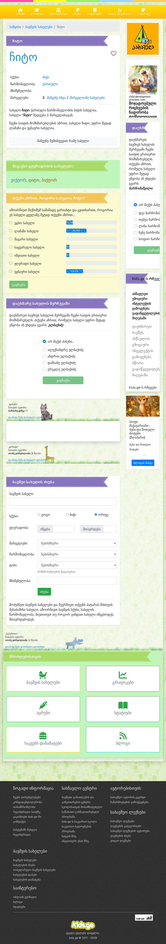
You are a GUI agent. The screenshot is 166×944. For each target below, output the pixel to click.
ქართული (50, 84)
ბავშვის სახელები (38, 27)
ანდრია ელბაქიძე (61, 356)
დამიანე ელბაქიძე (62, 363)
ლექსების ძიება (120, 835)
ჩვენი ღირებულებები (27, 797)
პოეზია (77, 14)
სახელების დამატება (27, 879)
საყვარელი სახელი (28, 247)
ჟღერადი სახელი (27, 263)
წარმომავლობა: (21, 554)
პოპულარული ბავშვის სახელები (34, 869)
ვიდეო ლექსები (120, 840)
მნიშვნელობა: (20, 581)
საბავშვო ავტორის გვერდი (128, 797)
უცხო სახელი (24, 223)
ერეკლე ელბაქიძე (62, 369)
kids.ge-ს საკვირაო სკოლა (79, 821)
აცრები (43, 712)
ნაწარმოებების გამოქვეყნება (129, 802)
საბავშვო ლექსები (122, 821)
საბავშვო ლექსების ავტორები (130, 830)
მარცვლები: (18, 543)
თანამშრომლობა (24, 807)
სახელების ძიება (24, 865)
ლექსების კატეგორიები (125, 826)
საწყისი (20, 14)
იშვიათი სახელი (26, 255)
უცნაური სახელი (26, 272)
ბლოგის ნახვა (142, 462)
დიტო (33, 180)
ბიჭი (46, 77)
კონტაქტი (19, 821)
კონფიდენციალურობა (27, 802)
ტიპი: (13, 565)
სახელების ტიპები (25, 874)
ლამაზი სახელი (25, 231)
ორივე (102, 515)
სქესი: (13, 516)
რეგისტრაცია (22, 834)
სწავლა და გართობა (119, 14)
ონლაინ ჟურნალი (24, 897)
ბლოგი (123, 743)
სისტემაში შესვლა (25, 829)
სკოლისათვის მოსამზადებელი (82, 807)
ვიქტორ (18, 180)
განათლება (37, 14)
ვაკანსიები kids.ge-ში (27, 816)
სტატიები (123, 712)
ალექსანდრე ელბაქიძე (65, 350)
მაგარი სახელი (25, 239)
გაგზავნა (63, 380)
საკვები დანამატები (43, 743)
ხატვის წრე (69, 836)
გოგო (45, 515)
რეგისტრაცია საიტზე (26, 811)
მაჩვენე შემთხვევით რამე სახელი (63, 141)
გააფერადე (143, 14)
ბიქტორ (49, 180)
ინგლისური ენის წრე (75, 841)
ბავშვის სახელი (21, 494)
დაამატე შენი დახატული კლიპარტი (28, 417)
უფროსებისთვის (58, 14)
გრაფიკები (123, 682)
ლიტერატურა (94, 14)
